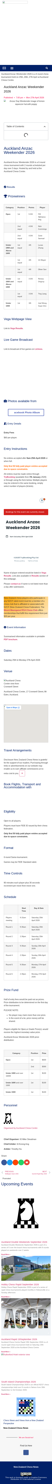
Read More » (5, 1254)
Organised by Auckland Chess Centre (20, 1128)
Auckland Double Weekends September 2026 (24, 1242)
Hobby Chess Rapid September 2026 (20, 1284)
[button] (12, 68)
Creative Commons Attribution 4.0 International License (29, 1478)
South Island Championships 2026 (18, 1382)
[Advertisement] (26, 37)
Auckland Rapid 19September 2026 (19, 1339)
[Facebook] (26, 1452)
